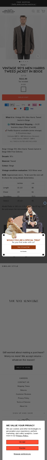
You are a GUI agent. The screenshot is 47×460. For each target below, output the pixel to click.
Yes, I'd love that (23, 247)
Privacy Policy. (22, 436)
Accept (22, 442)
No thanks (23, 251)
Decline (22, 448)
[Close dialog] (45, 203)
